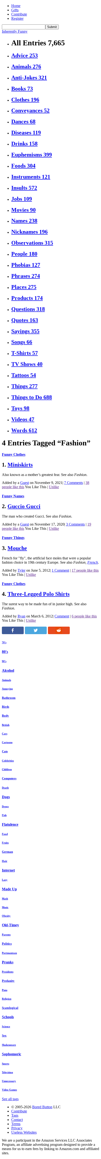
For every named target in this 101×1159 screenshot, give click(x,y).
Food (5, 834)
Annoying (7, 688)
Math (5, 898)
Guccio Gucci (24, 506)
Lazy (5, 879)
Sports (5, 1063)
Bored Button (42, 1107)
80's (5, 652)
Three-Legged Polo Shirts (39, 594)
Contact (17, 1120)
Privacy (17, 1128)
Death (5, 787)
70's (4, 642)
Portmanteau (9, 952)
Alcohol (8, 670)
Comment (61, 616)
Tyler (21, 570)
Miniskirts (20, 465)
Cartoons (7, 742)
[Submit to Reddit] (59, 633)
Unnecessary (9, 1081)
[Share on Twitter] (36, 633)
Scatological (10, 1008)
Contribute (19, 14)
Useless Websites (24, 1132)
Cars (4, 733)
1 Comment (60, 570)
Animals (6, 680)
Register (17, 18)
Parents (6, 934)
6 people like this (84, 616)
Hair (4, 861)
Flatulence (10, 824)
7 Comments (73, 483)
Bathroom (9, 697)
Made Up (9, 889)
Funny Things (13, 538)
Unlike (54, 487)
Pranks (7, 962)
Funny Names (13, 496)
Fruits (5, 842)
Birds (5, 706)
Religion (6, 998)
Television (7, 1072)
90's (4, 661)
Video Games (9, 1089)
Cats (5, 751)
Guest (24, 483)
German (7, 851)
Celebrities (8, 760)
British (5, 724)
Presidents (7, 971)
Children (7, 769)
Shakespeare (9, 1044)
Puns (4, 990)
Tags (14, 1115)
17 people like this (85, 570)
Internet (8, 870)
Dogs (6, 797)
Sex (4, 1035)
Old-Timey (10, 925)
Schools (8, 1017)
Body (5, 715)
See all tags (10, 1099)
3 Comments (75, 524)
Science (6, 1026)
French (92, 562)
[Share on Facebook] (13, 633)
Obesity (6, 915)
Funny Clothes (13, 454)
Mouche (17, 548)
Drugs (5, 806)
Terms (15, 1124)
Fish (4, 815)
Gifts (15, 10)
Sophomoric (11, 1054)
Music (5, 907)
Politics (7, 943)
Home (15, 6)
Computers (9, 778)
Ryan (21, 616)
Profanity (8, 980)
